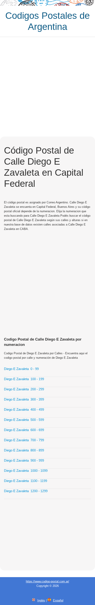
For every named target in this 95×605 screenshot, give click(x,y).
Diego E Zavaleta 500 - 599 (24, 420)
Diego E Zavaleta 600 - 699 (24, 430)
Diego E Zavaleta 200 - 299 (24, 389)
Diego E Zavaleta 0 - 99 (21, 369)
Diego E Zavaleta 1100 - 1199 (25, 481)
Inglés (41, 600)
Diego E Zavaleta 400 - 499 (24, 409)
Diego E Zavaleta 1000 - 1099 (26, 470)
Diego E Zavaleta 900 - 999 (24, 460)
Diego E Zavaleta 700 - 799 (24, 440)
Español (58, 600)
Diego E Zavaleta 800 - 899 (24, 450)
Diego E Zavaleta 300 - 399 (24, 399)
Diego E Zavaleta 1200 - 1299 (26, 491)
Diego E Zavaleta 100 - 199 (24, 379)
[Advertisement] (47, 86)
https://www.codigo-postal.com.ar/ (47, 581)
